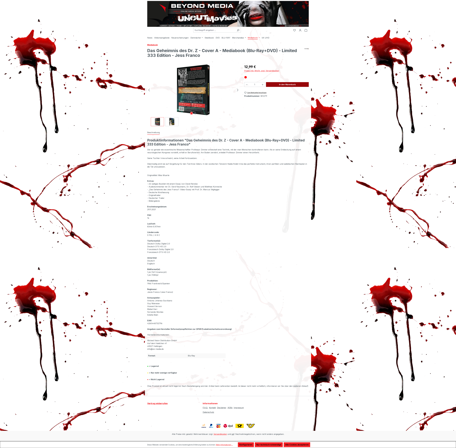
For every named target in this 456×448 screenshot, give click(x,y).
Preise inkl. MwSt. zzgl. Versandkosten (261, 71)
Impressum (239, 407)
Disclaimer (221, 407)
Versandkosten (220, 434)
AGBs (230, 407)
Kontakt (212, 407)
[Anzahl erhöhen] (262, 84)
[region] (193, 95)
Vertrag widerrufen (157, 403)
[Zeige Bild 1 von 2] (191, 113)
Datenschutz (208, 412)
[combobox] (214, 30)
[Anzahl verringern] (246, 84)
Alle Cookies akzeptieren (297, 444)
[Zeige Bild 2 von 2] (195, 113)
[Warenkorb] (306, 30)
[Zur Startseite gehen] (228, 14)
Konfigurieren (245, 444)
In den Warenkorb (287, 84)
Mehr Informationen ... (224, 445)
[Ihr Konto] (300, 30)
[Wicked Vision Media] (306, 54)
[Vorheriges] (149, 90)
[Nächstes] (237, 90)
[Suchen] (238, 30)
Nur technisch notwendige (268, 444)
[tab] (153, 132)
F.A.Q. (205, 407)
